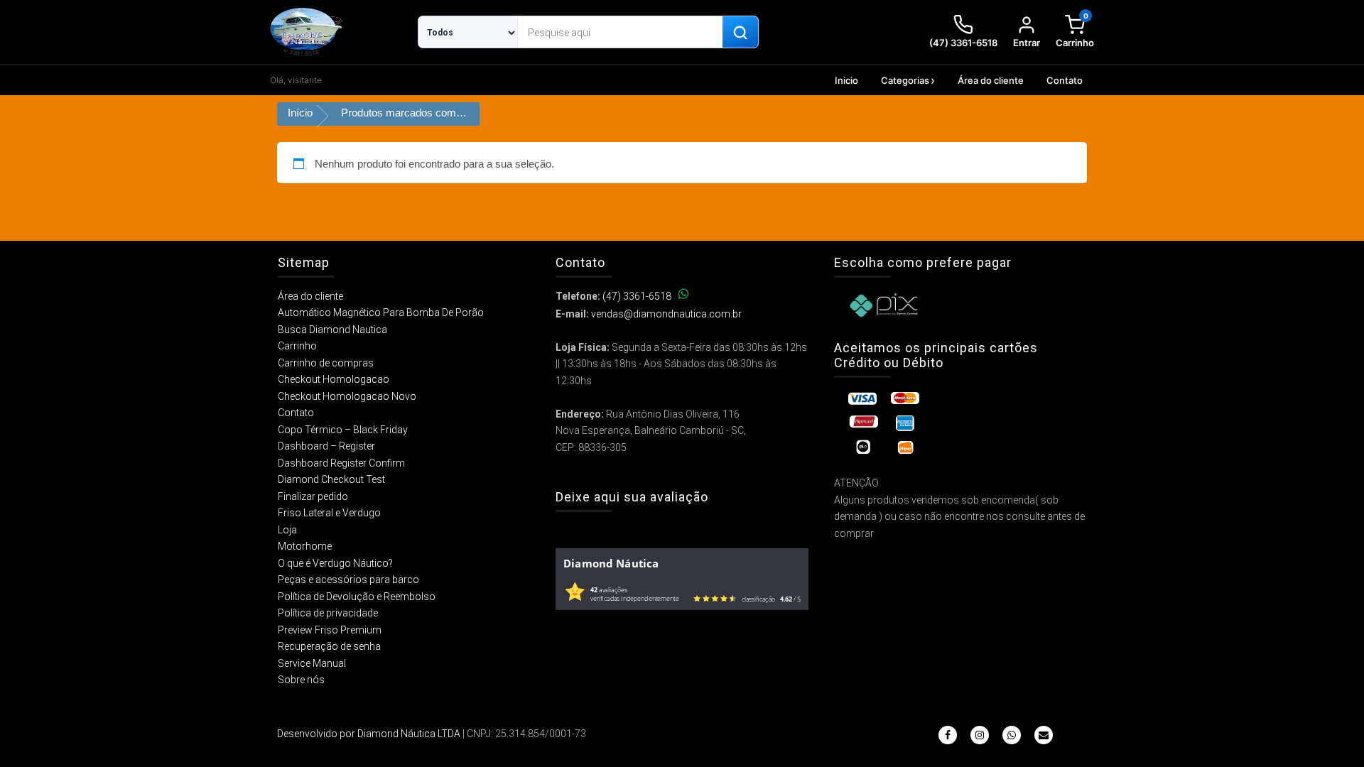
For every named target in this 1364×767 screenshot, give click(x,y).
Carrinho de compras (326, 363)
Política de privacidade (328, 613)
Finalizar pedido (313, 496)
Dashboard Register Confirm (341, 463)
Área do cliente (991, 80)
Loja (287, 529)
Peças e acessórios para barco (348, 579)
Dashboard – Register (326, 446)
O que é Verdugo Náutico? (335, 563)
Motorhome (305, 546)
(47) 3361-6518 (636, 296)
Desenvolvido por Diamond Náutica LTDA (368, 733)
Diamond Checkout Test (331, 479)
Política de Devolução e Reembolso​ (356, 596)
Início (300, 113)
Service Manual (312, 663)
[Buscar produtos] (740, 32)
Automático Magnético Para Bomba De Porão (381, 312)
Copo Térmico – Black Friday (343, 429)
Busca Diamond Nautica (332, 329)
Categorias (905, 80)
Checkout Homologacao (333, 379)
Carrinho (297, 346)
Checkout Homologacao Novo (347, 396)
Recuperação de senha (329, 646)
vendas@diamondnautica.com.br (666, 314)
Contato (1064, 80)
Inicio (846, 80)
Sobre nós (301, 679)
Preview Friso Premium (329, 630)
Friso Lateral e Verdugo (329, 512)
